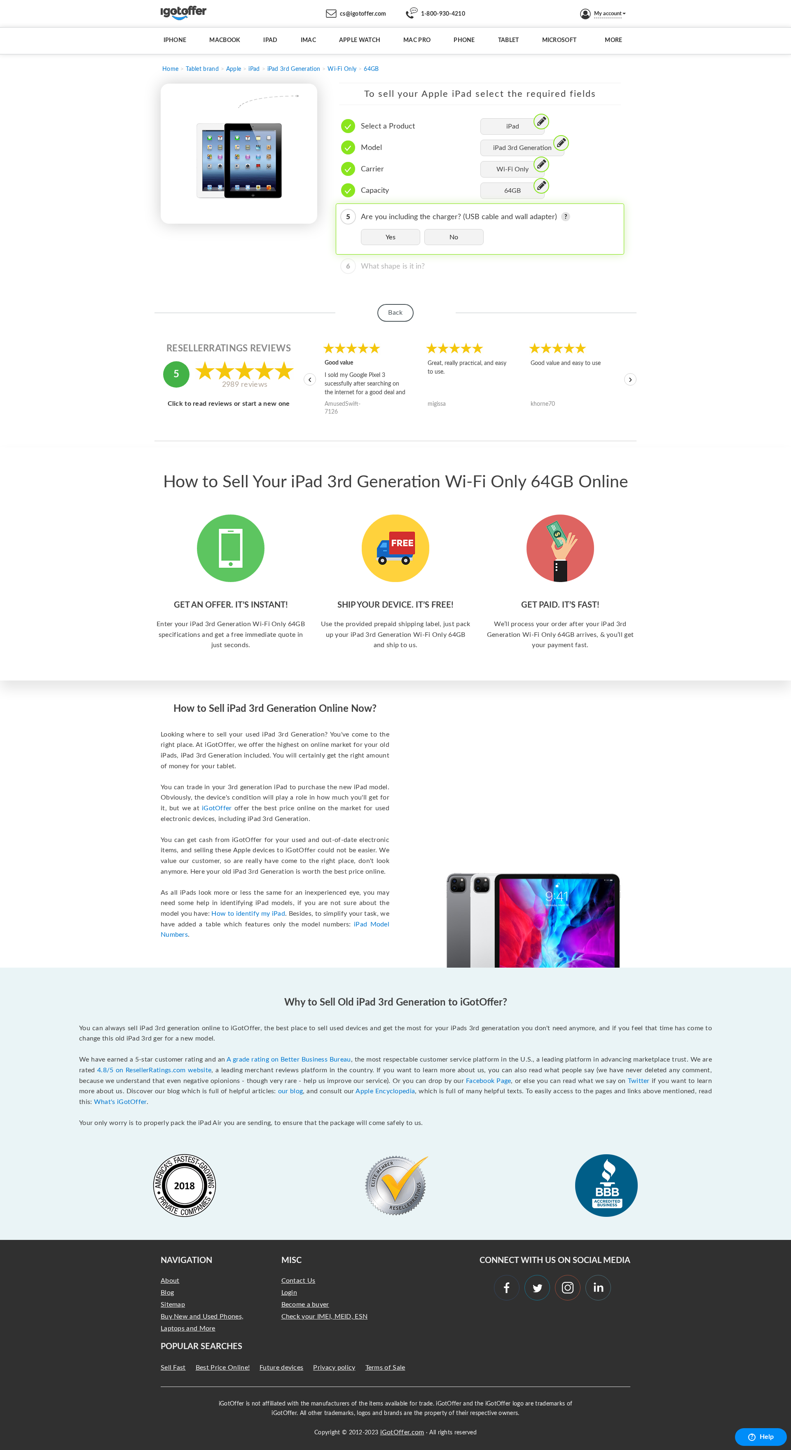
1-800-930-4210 (443, 14)
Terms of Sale (385, 1367)
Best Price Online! (223, 1367)
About (170, 1280)
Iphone (175, 40)
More (613, 40)
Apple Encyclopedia (385, 1091)
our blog (290, 1091)
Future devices (281, 1367)
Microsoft (559, 40)
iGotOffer (217, 808)
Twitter (639, 1081)
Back (395, 312)
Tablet (508, 40)
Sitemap (173, 1304)
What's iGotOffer (120, 1102)
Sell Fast (173, 1367)
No (454, 237)
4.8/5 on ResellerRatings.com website (154, 1070)
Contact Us (298, 1280)
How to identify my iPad (248, 913)
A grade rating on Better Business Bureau (289, 1059)
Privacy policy (334, 1367)
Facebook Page (488, 1081)
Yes (391, 237)
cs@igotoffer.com (363, 14)
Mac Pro (417, 40)
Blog (167, 1292)
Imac (308, 40)
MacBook (224, 40)
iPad (270, 40)
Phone (464, 40)
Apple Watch (359, 40)
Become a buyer (305, 1304)
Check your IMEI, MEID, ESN (324, 1316)
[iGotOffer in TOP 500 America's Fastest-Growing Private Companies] (184, 1185)
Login (289, 1292)
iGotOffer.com (402, 1432)
